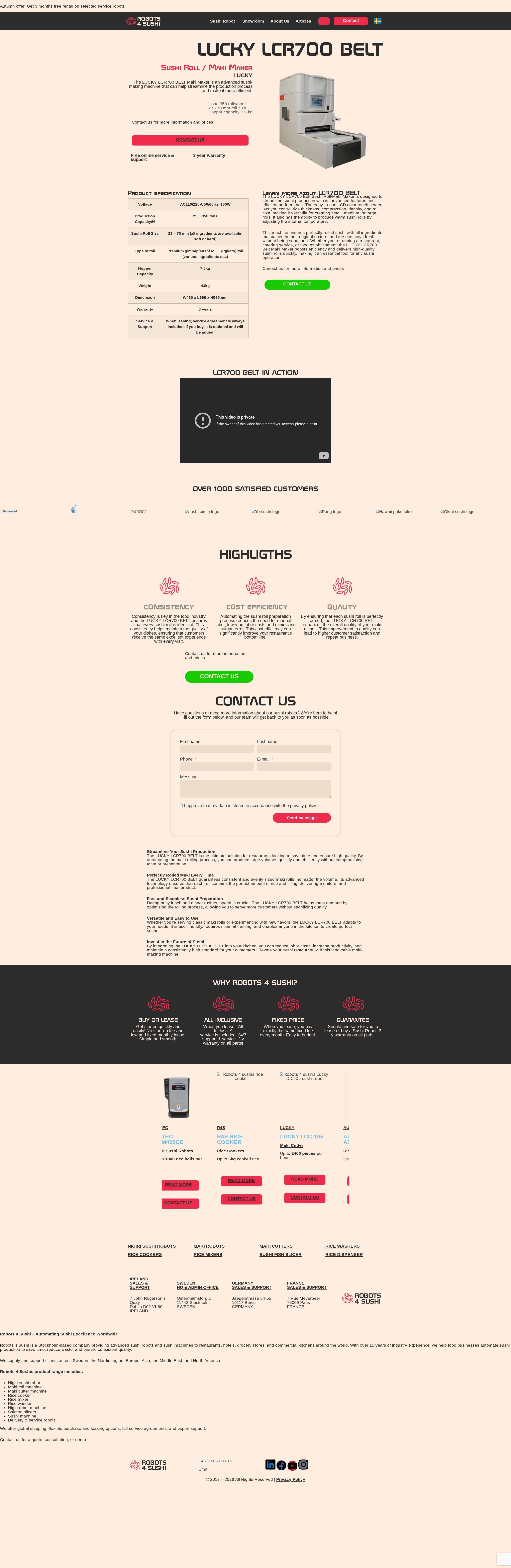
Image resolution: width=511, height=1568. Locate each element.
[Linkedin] (270, 1465)
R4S (172, 1127)
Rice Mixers (306, 1151)
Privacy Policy (290, 1479)
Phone (186, 759)
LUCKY (243, 75)
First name (190, 742)
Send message (302, 817)
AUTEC (301, 1127)
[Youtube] (292, 1466)
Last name (267, 742)
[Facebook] (281, 1465)
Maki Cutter (242, 1145)
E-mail (263, 759)
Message (189, 777)
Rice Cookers (181, 1151)
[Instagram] (303, 1465)
